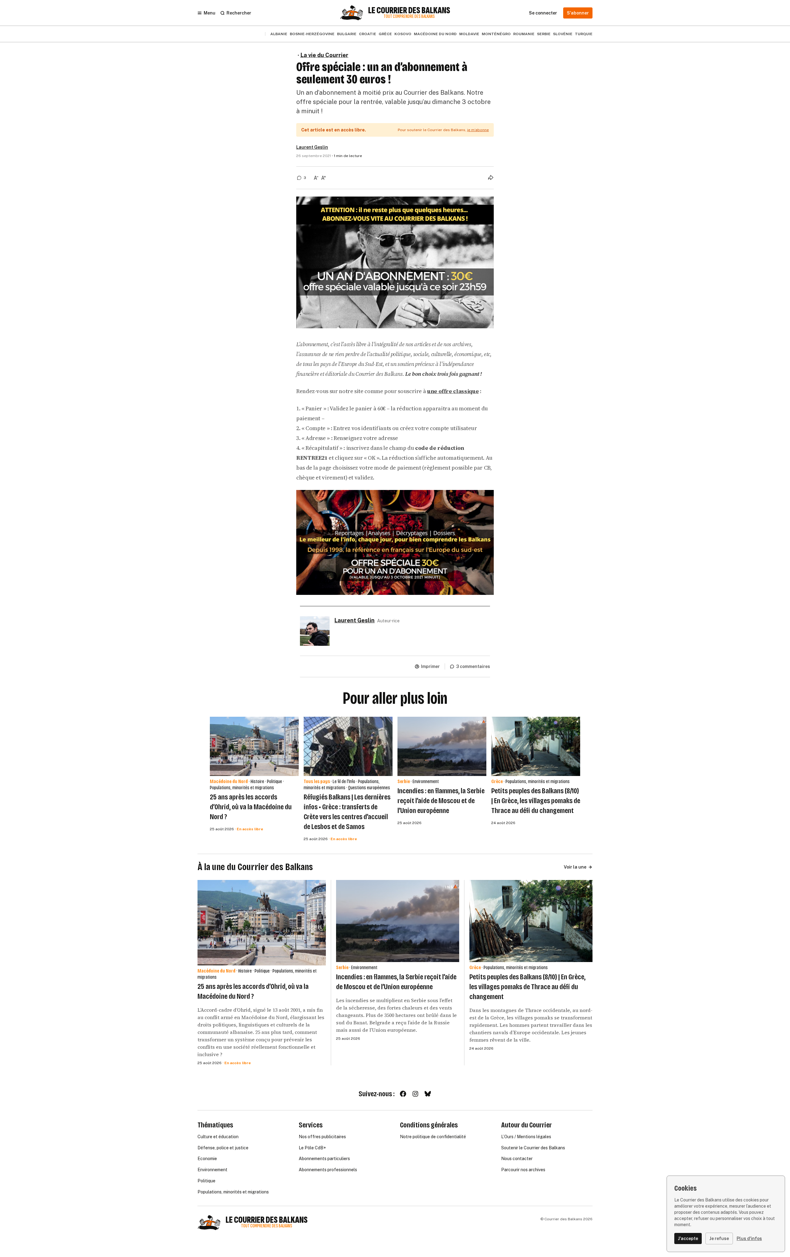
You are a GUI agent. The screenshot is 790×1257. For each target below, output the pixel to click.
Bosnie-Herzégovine (312, 34)
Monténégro (496, 34)
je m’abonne (478, 130)
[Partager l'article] (491, 177)
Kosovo (402, 34)
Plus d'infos (749, 1238)
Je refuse (719, 1238)
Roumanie (523, 34)
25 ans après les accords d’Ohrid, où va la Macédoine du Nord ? (251, 807)
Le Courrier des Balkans (409, 10)
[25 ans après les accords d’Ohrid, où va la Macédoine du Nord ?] (254, 746)
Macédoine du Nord (435, 34)
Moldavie (469, 34)
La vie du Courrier (324, 55)
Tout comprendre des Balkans (409, 16)
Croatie (367, 34)
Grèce (385, 34)
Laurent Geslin (312, 147)
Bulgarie (346, 34)
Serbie (544, 34)
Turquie (583, 34)
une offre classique (453, 391)
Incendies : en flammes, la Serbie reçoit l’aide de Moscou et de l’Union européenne (440, 800)
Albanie (278, 34)
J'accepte (688, 1238)
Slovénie (562, 34)
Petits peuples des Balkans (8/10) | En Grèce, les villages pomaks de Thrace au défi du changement (535, 800)
